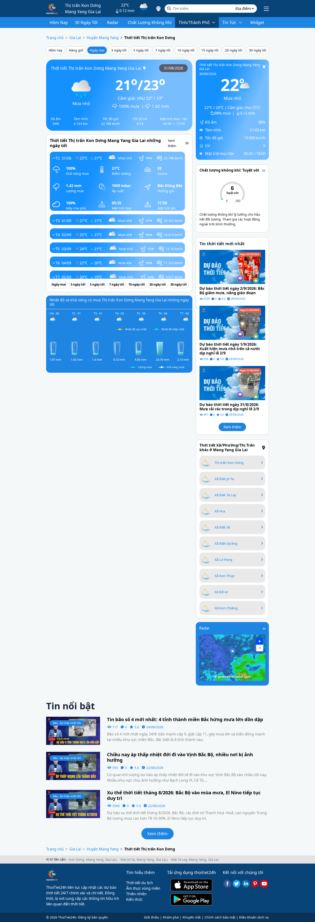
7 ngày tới (163, 50)
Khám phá (171, 917)
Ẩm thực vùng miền (143, 888)
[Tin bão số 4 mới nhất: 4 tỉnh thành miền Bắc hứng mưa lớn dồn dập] (73, 730)
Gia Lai (75, 37)
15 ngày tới (210, 50)
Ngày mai (97, 50)
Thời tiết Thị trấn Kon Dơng (149, 37)
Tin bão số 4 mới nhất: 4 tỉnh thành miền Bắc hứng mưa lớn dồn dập (185, 719)
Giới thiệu (151, 917)
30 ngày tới (257, 50)
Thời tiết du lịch (139, 882)
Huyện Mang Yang (103, 37)
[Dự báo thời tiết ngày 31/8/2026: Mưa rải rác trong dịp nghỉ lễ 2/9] (232, 382)
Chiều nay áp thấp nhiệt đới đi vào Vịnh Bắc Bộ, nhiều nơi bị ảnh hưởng (180, 757)
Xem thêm (232, 426)
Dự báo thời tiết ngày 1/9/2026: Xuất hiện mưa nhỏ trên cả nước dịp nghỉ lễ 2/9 (229, 349)
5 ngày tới (141, 50)
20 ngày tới (233, 50)
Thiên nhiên (136, 893)
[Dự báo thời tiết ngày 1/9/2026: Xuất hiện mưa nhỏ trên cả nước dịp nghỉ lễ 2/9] (232, 322)
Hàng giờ (76, 50)
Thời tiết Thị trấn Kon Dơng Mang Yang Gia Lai (96, 68)
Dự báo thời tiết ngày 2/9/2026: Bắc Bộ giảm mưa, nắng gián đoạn (231, 290)
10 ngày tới (186, 50)
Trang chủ (55, 37)
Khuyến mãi (191, 917)
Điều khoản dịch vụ (254, 917)
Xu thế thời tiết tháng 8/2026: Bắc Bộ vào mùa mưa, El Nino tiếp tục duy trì (184, 795)
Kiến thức (134, 899)
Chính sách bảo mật (220, 917)
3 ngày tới (119, 50)
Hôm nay (55, 50)
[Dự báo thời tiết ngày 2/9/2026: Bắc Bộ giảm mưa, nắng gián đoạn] (232, 266)
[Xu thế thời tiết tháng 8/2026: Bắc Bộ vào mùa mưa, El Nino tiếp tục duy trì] (73, 803)
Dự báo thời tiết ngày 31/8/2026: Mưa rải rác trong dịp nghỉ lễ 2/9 (229, 406)
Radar (204, 628)
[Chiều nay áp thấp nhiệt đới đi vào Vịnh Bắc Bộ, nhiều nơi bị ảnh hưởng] (73, 765)
